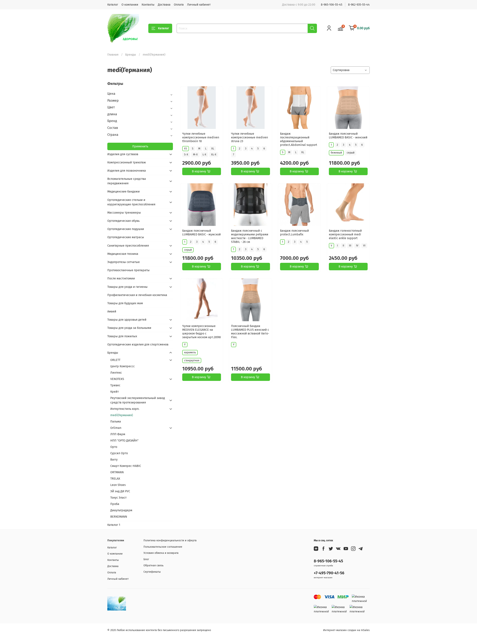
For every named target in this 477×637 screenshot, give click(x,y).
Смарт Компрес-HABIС (125, 466)
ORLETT (115, 360)
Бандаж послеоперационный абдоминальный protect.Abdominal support (298, 139)
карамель (190, 352)
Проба (114, 504)
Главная (113, 54)
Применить (140, 146)
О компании (129, 4)
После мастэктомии (121, 278)
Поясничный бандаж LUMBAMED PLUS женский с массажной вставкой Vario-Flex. (250, 331)
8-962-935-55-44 (359, 4)
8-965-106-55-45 (331, 4)
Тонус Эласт (118, 497)
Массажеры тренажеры (124, 212)
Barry (114, 459)
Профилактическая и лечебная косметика (137, 295)
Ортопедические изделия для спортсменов (137, 344)
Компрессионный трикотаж (126, 162)
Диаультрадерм (121, 510)
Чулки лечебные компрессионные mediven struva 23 (249, 137)
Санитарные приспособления (128, 245)
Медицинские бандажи (123, 191)
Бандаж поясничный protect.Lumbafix (294, 232)
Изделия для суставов (122, 154)
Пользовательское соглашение (162, 546)
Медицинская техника (122, 254)
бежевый (336, 152)
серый (350, 152)
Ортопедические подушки (125, 229)
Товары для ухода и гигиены (127, 287)
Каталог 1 (113, 525)
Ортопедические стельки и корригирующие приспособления (131, 202)
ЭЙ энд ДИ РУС (120, 491)
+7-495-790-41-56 (329, 573)
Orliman (115, 428)
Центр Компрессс (122, 366)
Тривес (115, 385)
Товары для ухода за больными (129, 328)
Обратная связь (153, 565)
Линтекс (116, 372)
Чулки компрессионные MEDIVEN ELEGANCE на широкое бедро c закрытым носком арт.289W (201, 331)
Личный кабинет (199, 4)
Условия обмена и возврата (161, 553)
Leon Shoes (118, 485)
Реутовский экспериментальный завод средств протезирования (137, 400)
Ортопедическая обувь (123, 221)
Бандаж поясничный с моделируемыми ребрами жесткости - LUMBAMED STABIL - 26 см (249, 236)
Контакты (148, 4)
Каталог (112, 4)
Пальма (115, 421)
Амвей (111, 311)
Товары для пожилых (122, 336)
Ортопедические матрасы (125, 237)
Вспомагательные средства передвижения (126, 181)
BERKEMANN (118, 516)
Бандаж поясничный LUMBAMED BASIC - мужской (201, 232)
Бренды (130, 54)
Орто (113, 447)
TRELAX (115, 478)
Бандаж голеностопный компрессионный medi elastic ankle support (345, 234)
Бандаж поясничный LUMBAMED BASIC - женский (348, 135)
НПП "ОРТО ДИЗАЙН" (124, 440)
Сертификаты (152, 571)
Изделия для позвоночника (126, 170)
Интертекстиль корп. (124, 409)
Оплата (179, 4)
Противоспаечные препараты (128, 270)
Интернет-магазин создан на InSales (346, 630)
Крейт (114, 391)
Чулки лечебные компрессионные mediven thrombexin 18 (200, 137)
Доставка (164, 4)
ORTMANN (117, 472)
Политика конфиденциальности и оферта (170, 540)
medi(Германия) (121, 415)
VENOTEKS (117, 379)
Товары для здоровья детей (126, 319)
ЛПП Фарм (117, 434)
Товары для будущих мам (125, 303)
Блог (146, 559)
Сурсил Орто (119, 453)
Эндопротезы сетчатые (123, 262)
